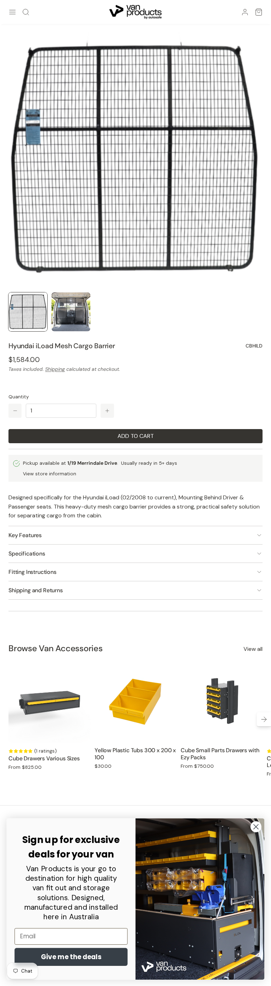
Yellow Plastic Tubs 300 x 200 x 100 (135, 754)
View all (253, 649)
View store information (49, 473)
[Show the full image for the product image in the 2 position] (71, 311)
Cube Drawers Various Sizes (44, 758)
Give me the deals (71, 956)
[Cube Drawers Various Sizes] (49, 702)
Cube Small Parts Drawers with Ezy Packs (220, 754)
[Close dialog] (256, 826)
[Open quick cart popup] (258, 12)
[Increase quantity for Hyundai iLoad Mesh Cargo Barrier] (107, 411)
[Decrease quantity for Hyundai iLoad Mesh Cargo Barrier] (15, 411)
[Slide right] (264, 719)
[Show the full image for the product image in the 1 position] (27, 311)
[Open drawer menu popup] (12, 12)
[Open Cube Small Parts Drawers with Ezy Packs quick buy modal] (252, 732)
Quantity (18, 396)
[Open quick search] (25, 12)
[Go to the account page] (245, 12)
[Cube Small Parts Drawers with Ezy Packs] (222, 702)
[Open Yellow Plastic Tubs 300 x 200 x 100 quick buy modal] (166, 732)
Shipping (55, 369)
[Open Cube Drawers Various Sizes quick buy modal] (80, 732)
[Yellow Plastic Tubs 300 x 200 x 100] (135, 702)
